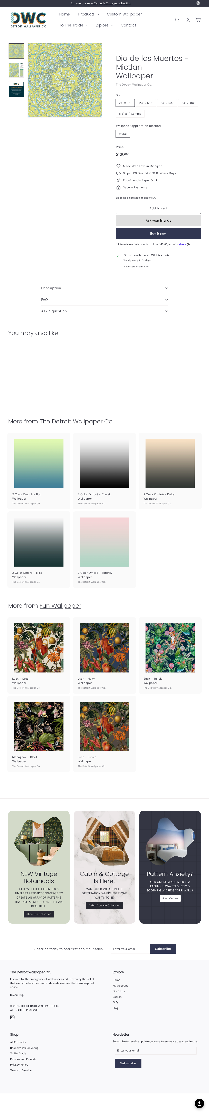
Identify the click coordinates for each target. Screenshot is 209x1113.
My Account (120, 985)
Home (64, 14)
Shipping (121, 197)
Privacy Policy (19, 1064)
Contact (128, 25)
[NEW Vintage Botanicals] (38, 841)
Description (51, 288)
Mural (123, 134)
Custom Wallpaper (124, 14)
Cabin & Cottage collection (112, 3)
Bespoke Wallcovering (24, 1048)
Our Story (119, 991)
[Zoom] (65, 80)
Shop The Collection (39, 914)
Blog (115, 1008)
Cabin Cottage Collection (104, 905)
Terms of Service (21, 1070)
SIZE (119, 95)
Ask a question (54, 311)
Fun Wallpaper (60, 605)
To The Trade (71, 25)
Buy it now (158, 233)
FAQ (44, 299)
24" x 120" (146, 103)
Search (117, 997)
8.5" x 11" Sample (130, 113)
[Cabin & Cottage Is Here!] (104, 841)
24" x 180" (188, 103)
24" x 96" (125, 103)
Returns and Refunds (23, 1059)
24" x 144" (167, 103)
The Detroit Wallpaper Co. (134, 84)
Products (87, 14)
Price (120, 147)
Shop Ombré (170, 898)
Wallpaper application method (138, 126)
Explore (103, 25)
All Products (18, 1042)
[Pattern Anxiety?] (170, 841)
